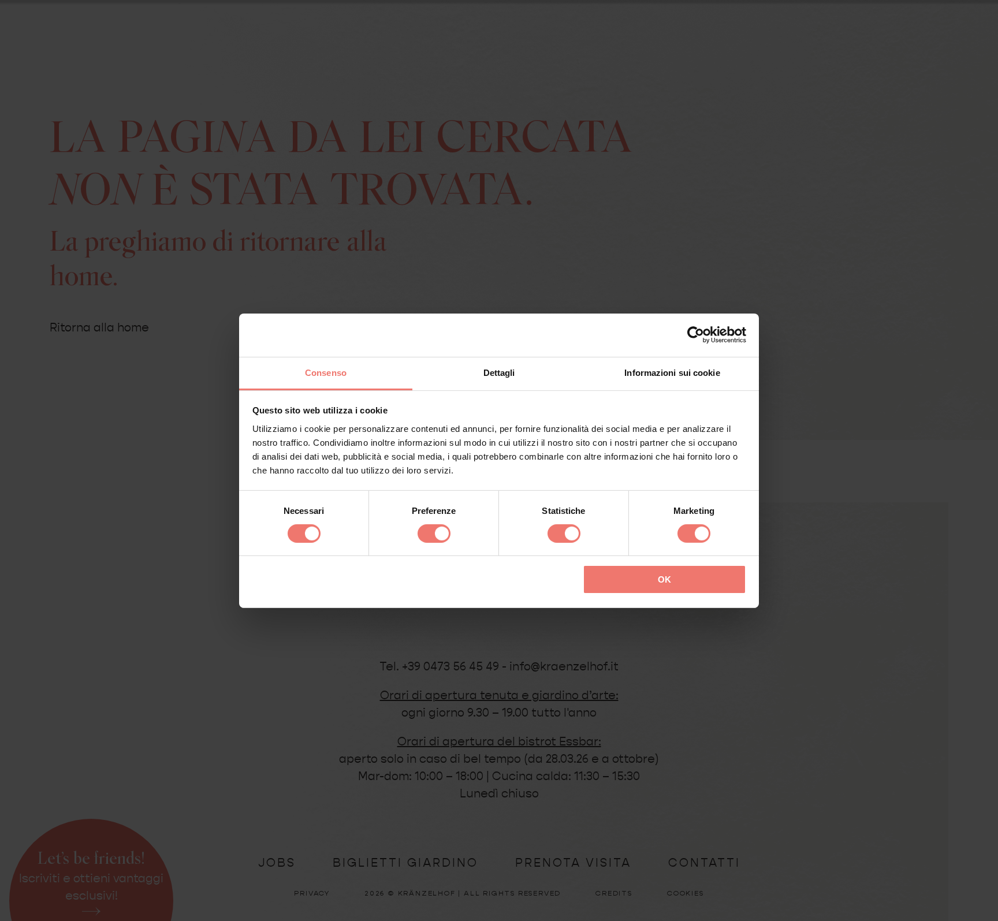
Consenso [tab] (326, 372)
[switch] (434, 533)
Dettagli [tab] (499, 372)
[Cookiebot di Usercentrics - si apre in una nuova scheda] (695, 335)
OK (664, 579)
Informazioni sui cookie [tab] (672, 372)
